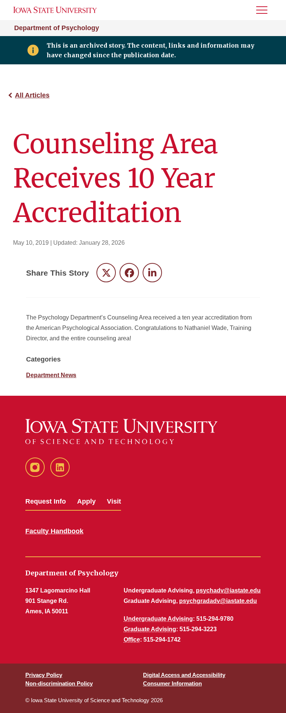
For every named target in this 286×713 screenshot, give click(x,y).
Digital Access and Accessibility (184, 675)
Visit (114, 501)
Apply (86, 501)
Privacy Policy (43, 675)
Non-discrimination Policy (59, 683)
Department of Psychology (56, 28)
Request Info (45, 501)
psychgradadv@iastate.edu (218, 601)
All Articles (32, 95)
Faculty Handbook (54, 531)
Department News (51, 375)
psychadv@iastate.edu (228, 590)
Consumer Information (172, 683)
